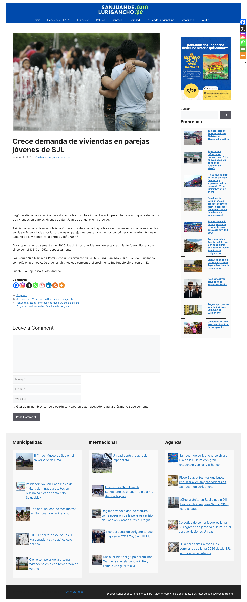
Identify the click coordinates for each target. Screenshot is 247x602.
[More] (62, 285)
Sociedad (134, 20)
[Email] (243, 49)
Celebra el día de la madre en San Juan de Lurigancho (218, 324)
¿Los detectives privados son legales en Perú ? (217, 281)
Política (100, 20)
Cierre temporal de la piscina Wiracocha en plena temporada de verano (53, 564)
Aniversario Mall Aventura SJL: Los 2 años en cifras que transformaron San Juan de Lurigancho (218, 246)
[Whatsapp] (35, 285)
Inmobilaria (187, 20)
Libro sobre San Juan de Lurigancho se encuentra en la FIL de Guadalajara (129, 491)
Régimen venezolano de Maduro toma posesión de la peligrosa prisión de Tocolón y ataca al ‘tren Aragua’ (128, 515)
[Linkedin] (49, 285)
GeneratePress (74, 591)
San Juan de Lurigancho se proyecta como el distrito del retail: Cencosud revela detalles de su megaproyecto (217, 206)
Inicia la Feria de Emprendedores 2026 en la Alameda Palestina (218, 135)
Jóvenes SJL (23, 299)
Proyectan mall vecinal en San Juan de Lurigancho (44, 306)
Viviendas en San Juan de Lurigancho (53, 299)
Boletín (205, 20)
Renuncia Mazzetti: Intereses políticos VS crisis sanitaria (47, 302)
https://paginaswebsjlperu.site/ (216, 593)
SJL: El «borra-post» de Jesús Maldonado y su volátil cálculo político (51, 539)
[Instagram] (22, 285)
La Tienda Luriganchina (160, 20)
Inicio (37, 20)
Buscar (185, 108)
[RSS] (55, 285)
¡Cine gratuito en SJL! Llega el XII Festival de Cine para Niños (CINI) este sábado (204, 504)
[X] (29, 285)
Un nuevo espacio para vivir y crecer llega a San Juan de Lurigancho (218, 263)
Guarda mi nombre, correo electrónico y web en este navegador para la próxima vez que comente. (82, 406)
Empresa (117, 20)
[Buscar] (225, 115)
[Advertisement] (86, 188)
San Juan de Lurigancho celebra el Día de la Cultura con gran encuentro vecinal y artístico (203, 460)
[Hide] (245, 62)
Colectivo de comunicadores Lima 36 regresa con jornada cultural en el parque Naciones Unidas (205, 527)
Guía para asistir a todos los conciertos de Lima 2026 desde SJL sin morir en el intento (205, 548)
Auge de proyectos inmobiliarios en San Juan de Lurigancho (218, 308)
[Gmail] (42, 285)
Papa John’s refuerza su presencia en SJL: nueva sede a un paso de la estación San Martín (218, 160)
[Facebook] (16, 285)
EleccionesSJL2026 (58, 20)
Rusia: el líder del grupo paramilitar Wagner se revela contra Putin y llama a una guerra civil (127, 561)
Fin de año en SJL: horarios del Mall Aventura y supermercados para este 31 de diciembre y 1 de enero (218, 183)
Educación (83, 20)
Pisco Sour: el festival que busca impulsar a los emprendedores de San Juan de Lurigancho (202, 482)
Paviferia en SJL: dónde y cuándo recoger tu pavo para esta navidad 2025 (218, 227)
